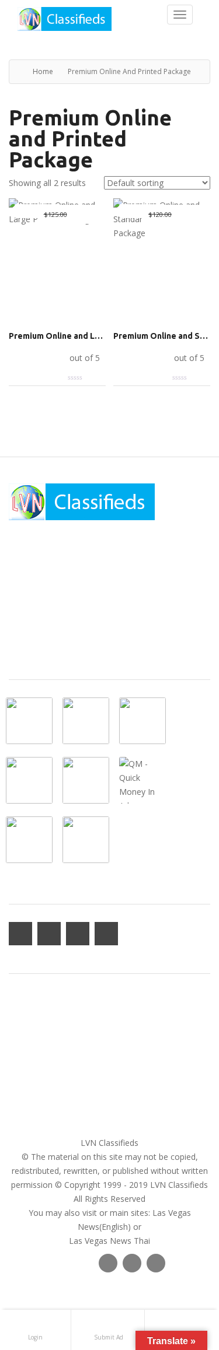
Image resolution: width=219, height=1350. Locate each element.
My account (31, 1012)
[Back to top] (181, 1277)
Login (19, 1026)
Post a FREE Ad (38, 1082)
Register (24, 1040)
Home (43, 71)
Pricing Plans (33, 1054)
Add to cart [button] (38, 357)
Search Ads (30, 1068)
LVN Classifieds (109, 1142)
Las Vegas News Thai (109, 1240)
